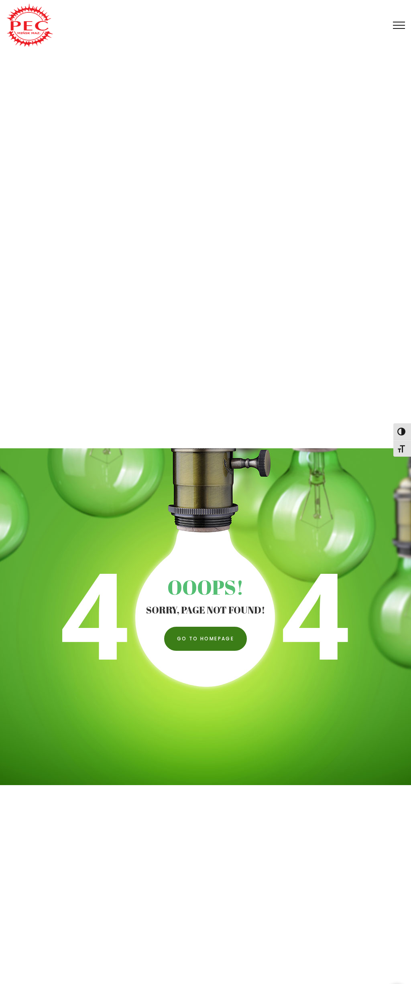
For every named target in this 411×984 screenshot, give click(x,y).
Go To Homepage (205, 638)
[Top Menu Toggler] (399, 25)
